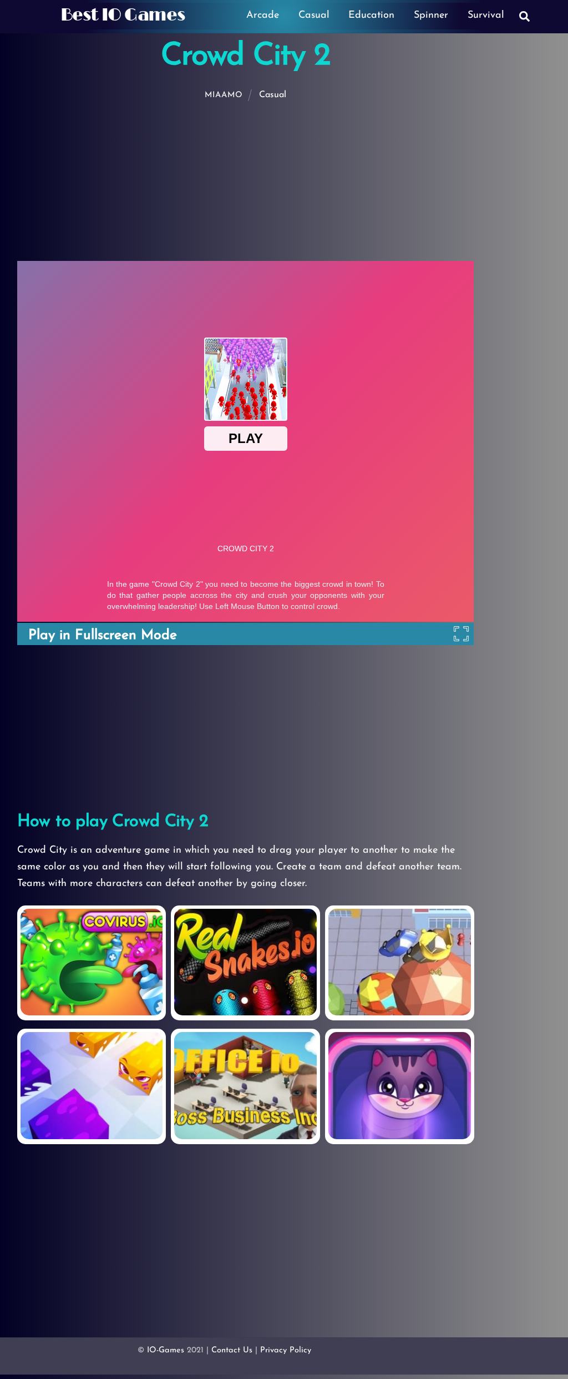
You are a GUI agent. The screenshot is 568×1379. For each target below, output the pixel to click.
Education (371, 16)
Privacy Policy (285, 1350)
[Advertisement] (286, 181)
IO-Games (165, 1350)
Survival (486, 16)
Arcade (262, 16)
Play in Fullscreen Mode (102, 635)
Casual (313, 16)
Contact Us (231, 1350)
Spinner (431, 16)
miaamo (224, 95)
